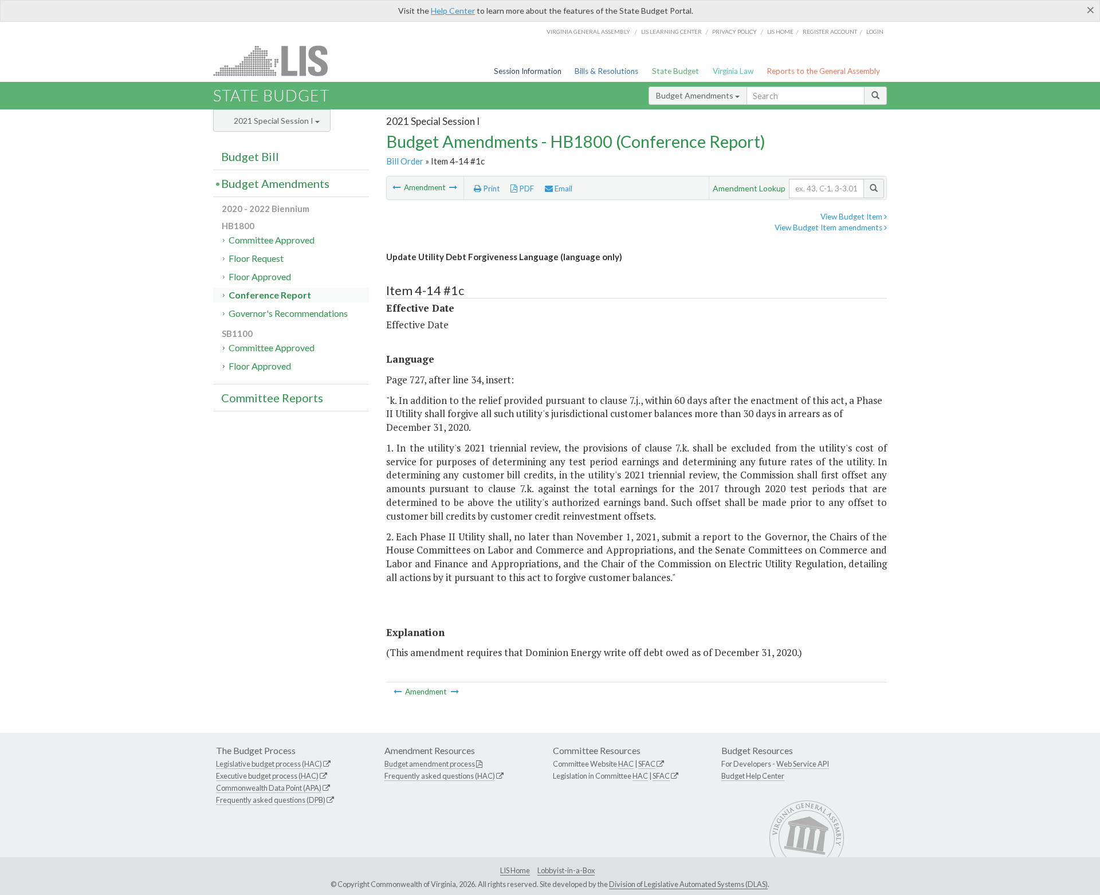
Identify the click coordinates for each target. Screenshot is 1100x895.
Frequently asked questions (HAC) (439, 775)
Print (490, 188)
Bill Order (404, 161)
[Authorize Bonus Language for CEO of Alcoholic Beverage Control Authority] (397, 187)
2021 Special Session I (274, 120)
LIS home (780, 31)
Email (562, 188)
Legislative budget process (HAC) (269, 763)
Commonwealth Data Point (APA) (268, 787)
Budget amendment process (429, 763)
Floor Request (256, 258)
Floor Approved (260, 276)
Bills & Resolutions (606, 71)
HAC (626, 763)
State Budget (675, 71)
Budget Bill (250, 156)
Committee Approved (272, 239)
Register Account (830, 31)
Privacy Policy (734, 31)
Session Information (527, 71)
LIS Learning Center (671, 31)
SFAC (646, 763)
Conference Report (270, 294)
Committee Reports (272, 398)
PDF (525, 188)
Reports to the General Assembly (823, 71)
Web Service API (802, 763)
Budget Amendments (695, 95)
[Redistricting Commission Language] (453, 187)
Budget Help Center (752, 775)
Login (874, 31)
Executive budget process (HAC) (267, 775)
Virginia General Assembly (588, 31)
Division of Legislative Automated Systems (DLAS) (688, 884)
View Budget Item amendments (829, 227)
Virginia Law (733, 71)
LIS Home (515, 870)
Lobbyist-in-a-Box (566, 870)
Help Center (453, 10)
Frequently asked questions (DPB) (270, 799)
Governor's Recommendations (288, 313)
